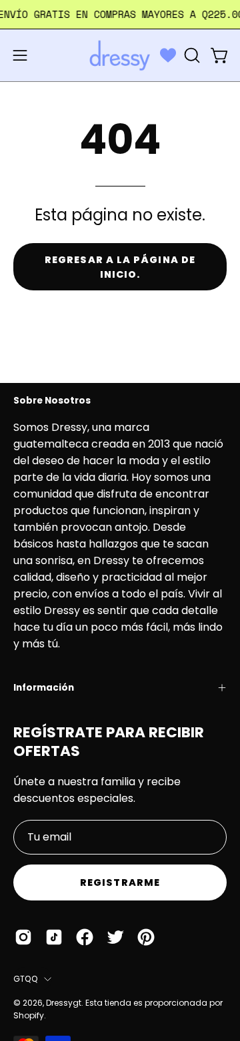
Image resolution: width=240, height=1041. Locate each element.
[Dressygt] (120, 55)
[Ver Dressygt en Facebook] (85, 937)
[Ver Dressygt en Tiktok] (54, 937)
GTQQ (25, 978)
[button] (190, 55)
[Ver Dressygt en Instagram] (23, 937)
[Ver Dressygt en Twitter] (115, 937)
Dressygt (63, 1002)
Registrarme (120, 882)
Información (43, 687)
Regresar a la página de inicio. (120, 267)
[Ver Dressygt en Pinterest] (146, 937)
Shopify (28, 1015)
